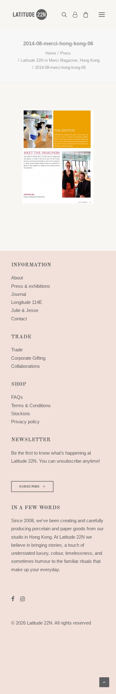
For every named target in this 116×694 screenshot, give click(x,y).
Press (65, 53)
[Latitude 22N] (29, 14)
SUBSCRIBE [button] (29, 486)
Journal (18, 294)
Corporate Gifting (28, 358)
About (17, 277)
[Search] (61, 14)
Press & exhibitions (30, 286)
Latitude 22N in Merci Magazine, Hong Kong (60, 60)
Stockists (20, 413)
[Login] (72, 14)
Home (50, 53)
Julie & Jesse (24, 310)
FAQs (17, 397)
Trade (17, 349)
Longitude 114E (26, 302)
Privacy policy (25, 421)
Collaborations (25, 366)
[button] (102, 14)
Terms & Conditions (31, 405)
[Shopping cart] (82, 14)
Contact (19, 318)
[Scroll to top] (104, 681)
